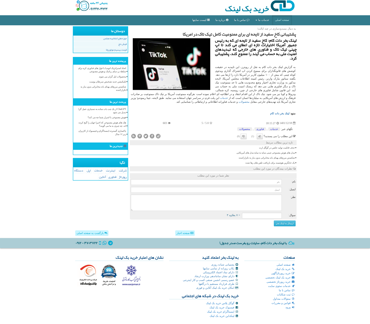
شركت (123, 170)
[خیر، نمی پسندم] (243, 136)
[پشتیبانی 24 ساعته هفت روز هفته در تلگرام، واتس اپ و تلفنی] (91, 6)
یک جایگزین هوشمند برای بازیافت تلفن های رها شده (270, 162)
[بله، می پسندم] (260, 136)
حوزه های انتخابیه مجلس (115, 38)
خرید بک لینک (247, 8)
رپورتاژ (123, 177)
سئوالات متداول (282, 298)
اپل (89, 170)
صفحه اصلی (282, 20)
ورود (288, 307)
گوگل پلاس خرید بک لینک (220, 303)
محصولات (244, 101)
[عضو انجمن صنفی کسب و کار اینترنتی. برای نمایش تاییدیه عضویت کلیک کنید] (131, 275)
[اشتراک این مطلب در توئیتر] (146, 135)
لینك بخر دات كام (279, 113)
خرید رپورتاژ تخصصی (279, 281)
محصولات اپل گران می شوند (112, 76)
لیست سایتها (199, 20)
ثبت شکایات (284, 294)
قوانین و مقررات (281, 303)
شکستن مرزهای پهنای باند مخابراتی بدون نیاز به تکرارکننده (267, 157)
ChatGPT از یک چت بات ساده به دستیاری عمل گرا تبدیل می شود (102, 111)
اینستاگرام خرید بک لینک (221, 311)
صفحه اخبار (183, 233)
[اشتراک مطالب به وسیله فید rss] (133, 135)
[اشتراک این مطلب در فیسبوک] (152, 135)
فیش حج (122, 44)
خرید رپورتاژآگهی (281, 273)
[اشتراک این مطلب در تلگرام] (158, 135)
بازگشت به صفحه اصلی (90, 233)
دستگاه (78, 170)
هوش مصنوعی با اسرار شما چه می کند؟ (107, 117)
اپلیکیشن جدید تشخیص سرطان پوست (107, 81)
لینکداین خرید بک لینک (222, 316)
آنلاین (102, 177)
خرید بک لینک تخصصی (278, 277)
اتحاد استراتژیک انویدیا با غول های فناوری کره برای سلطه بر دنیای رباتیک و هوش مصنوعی (102, 70)
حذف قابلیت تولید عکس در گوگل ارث (277, 147)
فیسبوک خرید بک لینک (222, 307)
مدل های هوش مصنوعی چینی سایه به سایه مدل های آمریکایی (265, 152)
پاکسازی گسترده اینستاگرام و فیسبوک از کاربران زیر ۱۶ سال (102, 133)
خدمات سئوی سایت (279, 286)
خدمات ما (263, 20)
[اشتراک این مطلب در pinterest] (139, 135)
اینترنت (110, 170)
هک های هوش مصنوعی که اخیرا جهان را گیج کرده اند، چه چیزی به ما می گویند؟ (102, 124)
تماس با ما (240, 20)
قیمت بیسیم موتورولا (116, 49)
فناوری (260, 129)
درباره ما (220, 20)
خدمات (224, 98)
